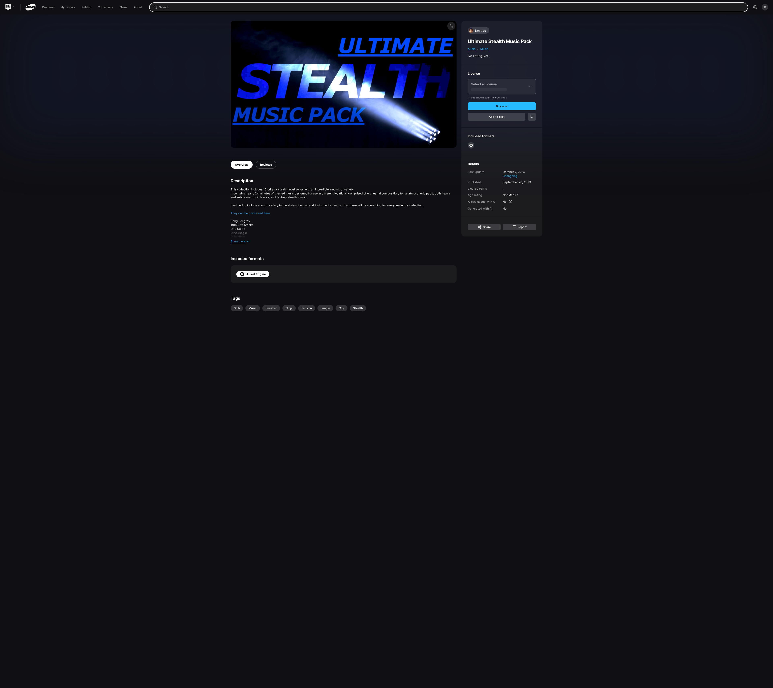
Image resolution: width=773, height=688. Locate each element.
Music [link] (484, 49)
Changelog (510, 175)
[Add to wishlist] (532, 117)
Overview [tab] (241, 164)
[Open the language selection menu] (755, 7)
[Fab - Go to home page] (30, 7)
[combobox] (451, 7)
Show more (238, 241)
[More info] (510, 201)
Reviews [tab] (266, 164)
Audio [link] (471, 49)
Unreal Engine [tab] (256, 274)
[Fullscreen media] (451, 26)
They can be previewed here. (251, 213)
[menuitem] (48, 7)
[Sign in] (765, 7)
